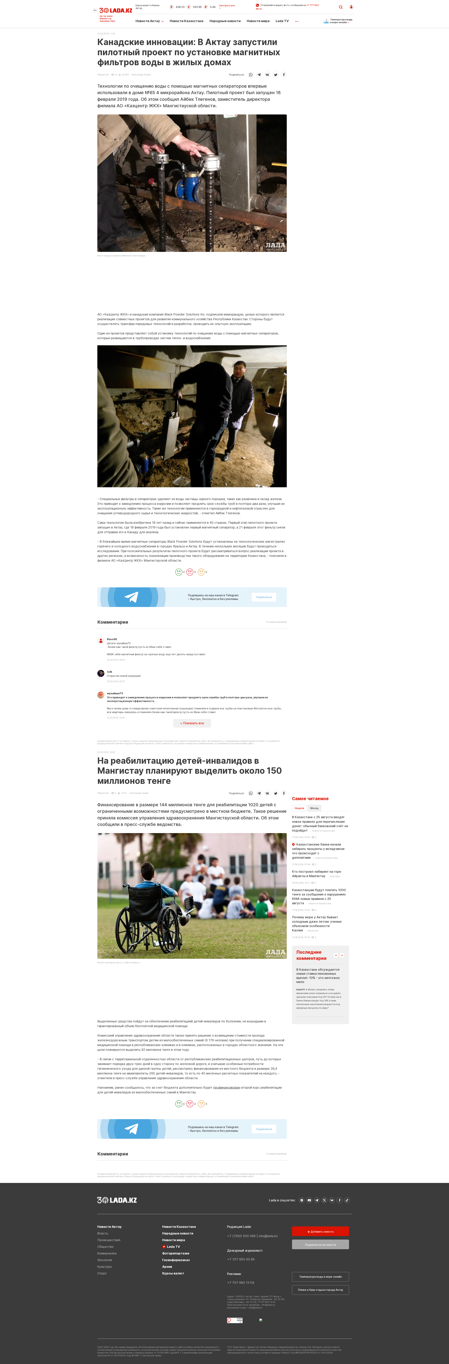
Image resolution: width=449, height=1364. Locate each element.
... (297, 20)
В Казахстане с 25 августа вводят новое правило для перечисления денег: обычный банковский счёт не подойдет (320, 823)
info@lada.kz (268, 1305)
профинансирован (226, 1087)
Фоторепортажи (175, 1253)
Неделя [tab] (299, 808)
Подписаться (264, 597)
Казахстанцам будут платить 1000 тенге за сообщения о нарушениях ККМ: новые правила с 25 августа (319, 896)
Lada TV (282, 21)
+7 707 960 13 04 (240, 1282)
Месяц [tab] (314, 808)
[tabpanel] (320, 877)
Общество (103, 74)
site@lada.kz (268, 1236)
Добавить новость (322, 1231)
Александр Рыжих (141, 74)
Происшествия (108, 1240)
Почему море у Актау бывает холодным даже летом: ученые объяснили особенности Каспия (317, 923)
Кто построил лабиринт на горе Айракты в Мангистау (316, 874)
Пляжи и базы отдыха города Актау (320, 1289)
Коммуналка (106, 1253)
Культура (104, 1266)
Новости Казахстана (186, 21)
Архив (167, 1266)
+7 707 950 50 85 (241, 1259)
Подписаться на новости (320, 1244)
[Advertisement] (192, 287)
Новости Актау (148, 21)
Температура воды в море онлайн (320, 1276)
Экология (104, 1260)
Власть (102, 1233)
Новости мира (258, 21)
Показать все (193, 723)
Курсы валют (173, 1273)
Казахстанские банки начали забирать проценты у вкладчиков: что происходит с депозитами (318, 851)
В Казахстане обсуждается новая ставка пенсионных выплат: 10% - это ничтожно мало (318, 976)
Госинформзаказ (176, 1260)
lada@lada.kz (255, 1307)
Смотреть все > (227, 6)
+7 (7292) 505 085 (241, 1236)
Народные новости (225, 21)
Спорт (102, 1273)
